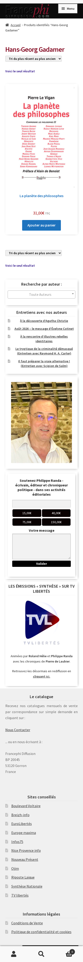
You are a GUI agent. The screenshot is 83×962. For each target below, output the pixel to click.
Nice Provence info (26, 850)
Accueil (16, 25)
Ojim (15, 868)
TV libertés (20, 895)
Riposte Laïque (23, 877)
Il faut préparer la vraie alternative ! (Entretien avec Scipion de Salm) (44, 363)
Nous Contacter (17, 729)
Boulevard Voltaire (26, 805)
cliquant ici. (41, 676)
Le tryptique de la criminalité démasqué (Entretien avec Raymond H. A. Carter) (44, 351)
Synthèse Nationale (26, 886)
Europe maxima (23, 832)
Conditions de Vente (27, 923)
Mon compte (14, 954)
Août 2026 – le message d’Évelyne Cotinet (44, 329)
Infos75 (17, 841)
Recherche (41, 954)
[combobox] (42, 294)
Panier (64, 950)
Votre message (41, 530)
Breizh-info (20, 814)
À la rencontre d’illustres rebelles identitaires (44, 338)
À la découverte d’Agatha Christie (44, 321)
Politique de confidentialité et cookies (41, 931)
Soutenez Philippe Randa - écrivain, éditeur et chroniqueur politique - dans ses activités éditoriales (41, 487)
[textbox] (41, 294)
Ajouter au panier (41, 225)
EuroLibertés (21, 823)
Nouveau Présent (24, 859)
